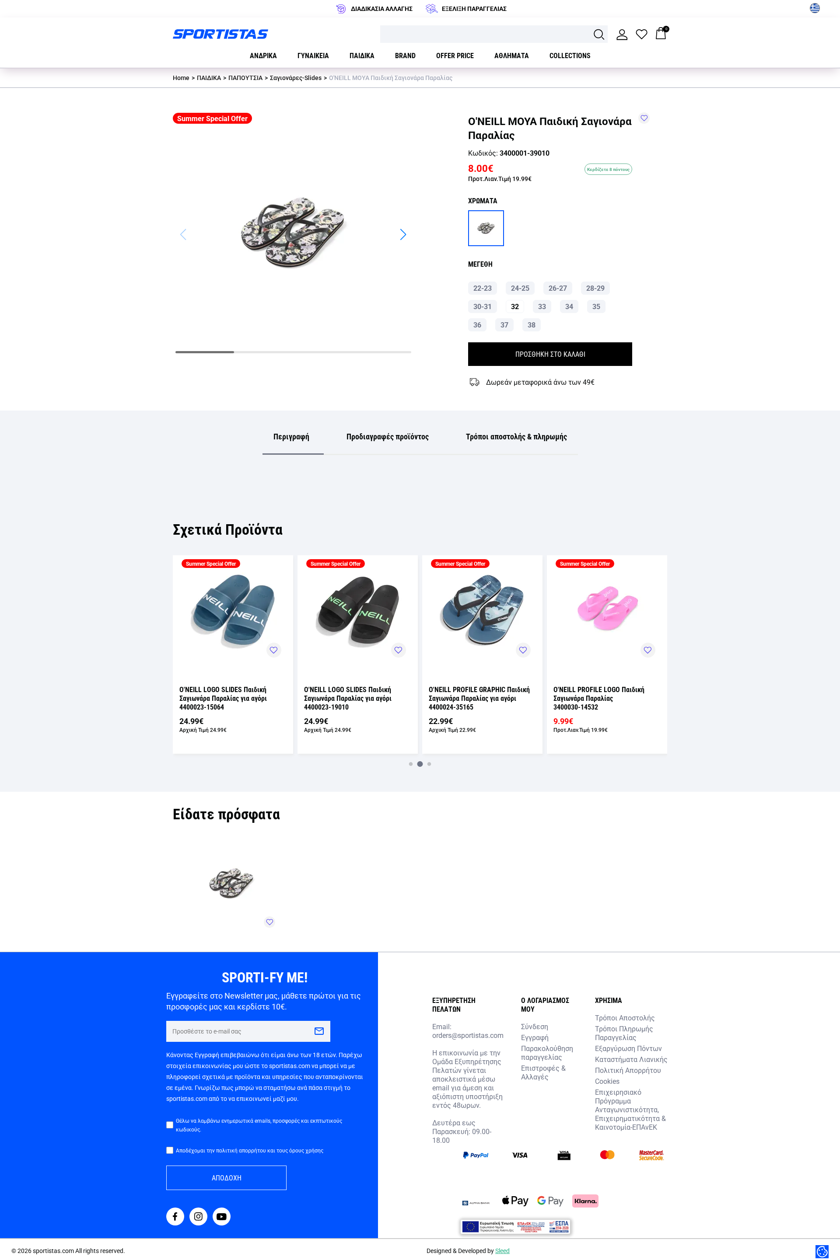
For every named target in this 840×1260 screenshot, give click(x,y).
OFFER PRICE (455, 55)
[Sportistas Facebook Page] (175, 1217)
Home (181, 77)
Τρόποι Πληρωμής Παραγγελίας (624, 1033)
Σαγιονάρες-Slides (296, 77)
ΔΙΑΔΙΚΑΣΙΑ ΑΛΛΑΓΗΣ (382, 8)
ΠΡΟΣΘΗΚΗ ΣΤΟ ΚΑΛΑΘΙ (550, 354)
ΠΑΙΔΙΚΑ (209, 77)
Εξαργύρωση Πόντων (628, 1048)
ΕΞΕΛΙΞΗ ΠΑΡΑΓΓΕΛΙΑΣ (474, 8)
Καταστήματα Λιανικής (631, 1059)
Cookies (607, 1081)
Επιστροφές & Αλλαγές (543, 1072)
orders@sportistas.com (468, 1035)
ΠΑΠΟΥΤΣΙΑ (245, 77)
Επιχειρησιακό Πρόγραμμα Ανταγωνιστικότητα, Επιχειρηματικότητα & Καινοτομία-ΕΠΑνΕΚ (630, 1109)
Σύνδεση (534, 1026)
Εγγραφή (535, 1037)
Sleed (502, 1250)
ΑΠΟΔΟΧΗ (227, 1177)
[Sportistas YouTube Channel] (222, 1217)
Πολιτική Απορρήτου (628, 1070)
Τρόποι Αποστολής (625, 1017)
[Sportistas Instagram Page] (198, 1217)
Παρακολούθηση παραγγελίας (547, 1053)
